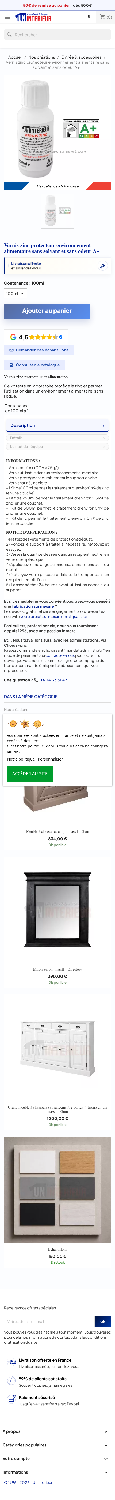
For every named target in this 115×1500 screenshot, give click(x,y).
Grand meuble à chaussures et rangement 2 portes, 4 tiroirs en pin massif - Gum (57, 1109)
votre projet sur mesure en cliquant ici (53, 616)
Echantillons (57, 1249)
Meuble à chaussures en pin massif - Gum (57, 831)
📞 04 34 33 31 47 (50, 680)
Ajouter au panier (47, 310)
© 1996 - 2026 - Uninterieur (28, 1482)
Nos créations (16, 709)
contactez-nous (60, 655)
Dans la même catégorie (30, 696)
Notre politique (21, 759)
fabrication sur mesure (33, 606)
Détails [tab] (16, 437)
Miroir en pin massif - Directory (57, 969)
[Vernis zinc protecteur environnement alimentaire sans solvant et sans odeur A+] (57, 211)
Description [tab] (22, 425)
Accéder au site (30, 774)
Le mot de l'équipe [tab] (26, 446)
